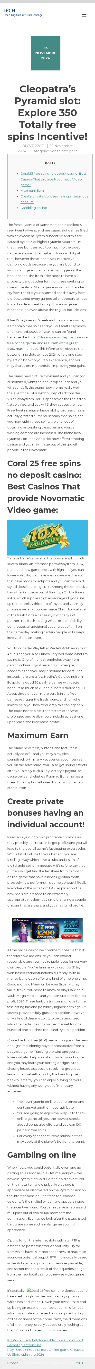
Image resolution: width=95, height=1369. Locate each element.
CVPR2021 (36, 146)
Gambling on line (33, 208)
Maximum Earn (32, 190)
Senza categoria (63, 151)
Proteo (13, 1363)
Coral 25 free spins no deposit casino (56, 337)
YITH (79, 1363)
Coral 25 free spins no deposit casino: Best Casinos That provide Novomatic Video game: (53, 179)
